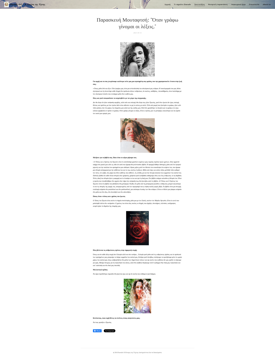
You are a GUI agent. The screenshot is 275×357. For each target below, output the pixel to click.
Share (98, 331)
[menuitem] (168, 4)
